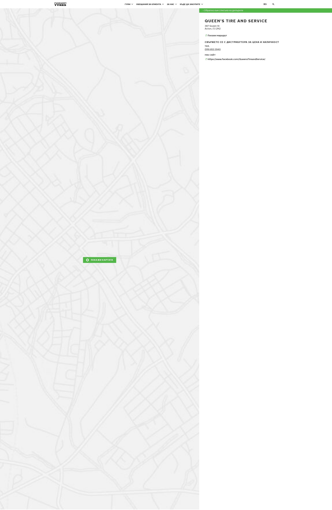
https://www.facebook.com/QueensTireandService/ (236, 59)
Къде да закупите (190, 4)
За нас (170, 4)
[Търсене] (273, 4)
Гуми (127, 4)
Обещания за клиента (148, 4)
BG (265, 4)
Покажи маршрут (217, 35)
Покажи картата (102, 260)
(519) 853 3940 (213, 49)
